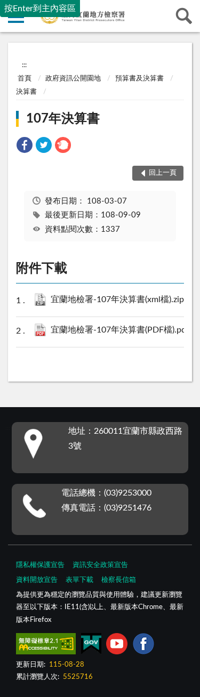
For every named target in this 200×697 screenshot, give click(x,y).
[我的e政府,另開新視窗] (91, 646)
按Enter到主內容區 (40, 8)
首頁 (24, 78)
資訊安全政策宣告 (100, 565)
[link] (25, 147)
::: (24, 65)
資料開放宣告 (37, 580)
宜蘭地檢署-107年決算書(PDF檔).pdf (122, 330)
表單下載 (79, 580)
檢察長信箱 (118, 580)
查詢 (184, 16)
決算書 (26, 91)
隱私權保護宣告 (40, 565)
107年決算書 (63, 118)
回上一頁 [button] (163, 172)
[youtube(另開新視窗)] (116, 646)
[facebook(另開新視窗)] (143, 646)
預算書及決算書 (139, 78)
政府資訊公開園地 (73, 78)
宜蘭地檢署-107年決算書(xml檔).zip (122, 299)
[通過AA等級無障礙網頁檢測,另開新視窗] (46, 646)
